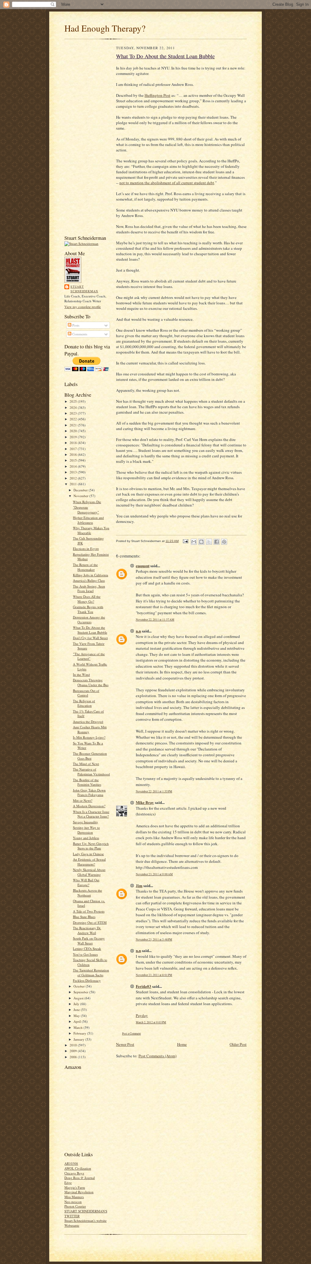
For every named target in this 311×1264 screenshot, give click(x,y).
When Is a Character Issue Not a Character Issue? (91, 814)
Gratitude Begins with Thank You (88, 609)
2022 (74, 419)
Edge (68, 1182)
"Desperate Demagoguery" (86, 509)
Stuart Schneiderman (84, 288)
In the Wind (81, 674)
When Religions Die (87, 502)
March (78, 1027)
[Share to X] (209, 542)
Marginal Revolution (79, 1192)
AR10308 (71, 1163)
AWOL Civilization (77, 1168)
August (78, 998)
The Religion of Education (84, 703)
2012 (74, 478)
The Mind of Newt (86, 763)
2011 (74, 484)
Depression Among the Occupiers (89, 619)
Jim (139, 885)
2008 (74, 1057)
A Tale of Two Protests (88, 911)
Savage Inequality (85, 822)
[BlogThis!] (201, 542)
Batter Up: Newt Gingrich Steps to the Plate (91, 846)
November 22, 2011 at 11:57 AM (155, 620)
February (80, 1033)
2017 (74, 448)
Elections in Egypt (86, 548)
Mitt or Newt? (82, 800)
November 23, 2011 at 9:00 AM (154, 874)
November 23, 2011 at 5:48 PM (154, 939)
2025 (74, 401)
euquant (142, 565)
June (77, 1009)
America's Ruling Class (89, 580)
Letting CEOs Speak (87, 948)
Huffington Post (157, 95)
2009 (74, 1051)
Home (182, 1044)
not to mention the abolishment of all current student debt (166, 182)
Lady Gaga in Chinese (88, 854)
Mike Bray (145, 802)
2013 (74, 472)
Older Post (238, 1044)
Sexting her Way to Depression (86, 830)
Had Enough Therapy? (104, 28)
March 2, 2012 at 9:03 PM (151, 1022)
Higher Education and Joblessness (88, 520)
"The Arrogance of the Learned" (89, 656)
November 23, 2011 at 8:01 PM (154, 975)
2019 (74, 437)
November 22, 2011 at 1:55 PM (154, 791)
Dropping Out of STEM (90, 922)
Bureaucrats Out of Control (86, 693)
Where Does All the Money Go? (87, 599)
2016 (74, 454)
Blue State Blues (84, 916)
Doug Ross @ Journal (79, 1177)
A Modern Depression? (89, 806)
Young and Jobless (86, 837)
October (79, 986)
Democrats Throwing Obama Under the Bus (90, 682)
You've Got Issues (85, 954)
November (81, 495)
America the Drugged (88, 721)
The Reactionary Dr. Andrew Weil (87, 930)
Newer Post (125, 1044)
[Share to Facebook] (217, 542)
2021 (74, 425)
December (81, 490)
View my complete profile (82, 306)
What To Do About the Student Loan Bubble (90, 630)
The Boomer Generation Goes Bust (90, 756)
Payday (142, 1015)
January (79, 1039)
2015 (74, 460)
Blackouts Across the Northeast (87, 892)
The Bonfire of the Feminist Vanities (87, 782)
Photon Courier (75, 1206)
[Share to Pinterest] (224, 542)
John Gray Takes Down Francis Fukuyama (89, 792)
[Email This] (194, 542)
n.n (138, 631)
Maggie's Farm (74, 1187)
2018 (74, 442)
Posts (75, 325)
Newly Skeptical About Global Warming (89, 872)
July (76, 1003)
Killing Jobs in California (90, 575)
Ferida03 (143, 986)
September (81, 992)
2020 (74, 431)
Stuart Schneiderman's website (85, 1220)
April (77, 1021)
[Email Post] (185, 541)
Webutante (71, 1225)
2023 (74, 413)
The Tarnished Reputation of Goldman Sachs (91, 972)
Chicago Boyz (74, 1173)
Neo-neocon (73, 1201)
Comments (79, 334)
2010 (74, 1045)
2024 (74, 407)
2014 (74, 466)
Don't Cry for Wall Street (90, 637)
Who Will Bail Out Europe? (86, 882)
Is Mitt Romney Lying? (89, 737)
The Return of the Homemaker (85, 567)
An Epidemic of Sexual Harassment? (89, 861)
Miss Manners (74, 1197)
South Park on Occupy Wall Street (89, 940)
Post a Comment (131, 1033)
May (77, 1015)
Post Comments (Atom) (157, 1056)
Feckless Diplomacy (87, 980)
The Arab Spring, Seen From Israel (89, 588)
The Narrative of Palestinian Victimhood (91, 771)
